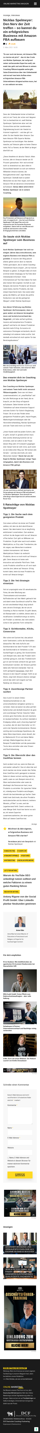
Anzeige (6, 15)
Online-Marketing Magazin (16, 4)
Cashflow (22, 851)
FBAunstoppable (12, 856)
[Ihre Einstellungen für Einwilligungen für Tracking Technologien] (36, 1429)
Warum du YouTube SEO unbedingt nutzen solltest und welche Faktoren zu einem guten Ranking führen (19, 880)
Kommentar (12, 1105)
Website (10, 1148)
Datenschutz (16, 1424)
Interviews (15, 15)
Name (10, 1128)
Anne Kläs (20, 930)
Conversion (20, 671)
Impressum (7, 1424)
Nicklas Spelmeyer (25, 860)
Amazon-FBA (10, 851)
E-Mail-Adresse (13, 1138)
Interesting (10, 860)
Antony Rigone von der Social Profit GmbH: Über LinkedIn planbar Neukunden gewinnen (19, 900)
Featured (26, 856)
